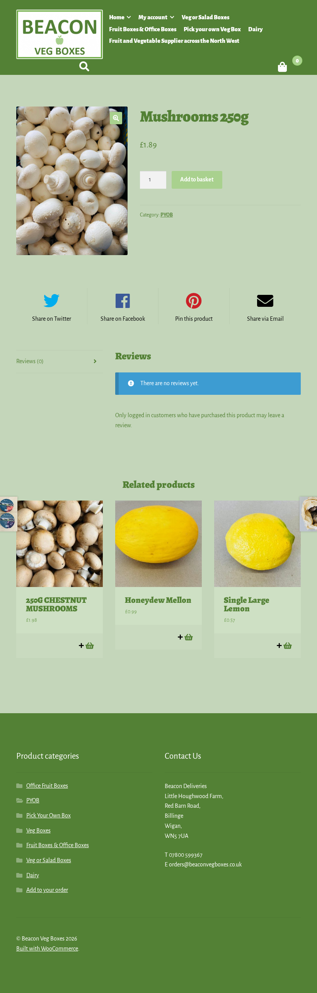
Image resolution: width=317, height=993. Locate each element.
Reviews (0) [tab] (30, 361)
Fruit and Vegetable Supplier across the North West (174, 41)
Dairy (255, 29)
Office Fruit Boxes (47, 786)
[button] (116, 118)
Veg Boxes (38, 830)
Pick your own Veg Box (212, 29)
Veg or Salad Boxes (205, 17)
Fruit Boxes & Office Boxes (142, 29)
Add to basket (196, 179)
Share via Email (265, 319)
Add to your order (47, 890)
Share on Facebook (123, 319)
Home (116, 17)
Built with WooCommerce (47, 949)
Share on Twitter (51, 319)
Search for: (84, 67)
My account (152, 17)
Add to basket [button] (89, 645)
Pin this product (194, 319)
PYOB (166, 215)
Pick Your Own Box (48, 815)
